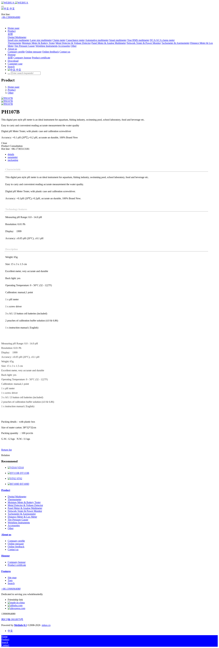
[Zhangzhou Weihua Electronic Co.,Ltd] (109, 2)
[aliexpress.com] (16, 608)
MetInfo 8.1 (20, 625)
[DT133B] (14, 473)
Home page (13, 28)
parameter (13, 157)
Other (10, 92)
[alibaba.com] (15, 605)
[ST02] (12, 478)
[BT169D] (14, 484)
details (11, 154)
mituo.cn (46, 625)
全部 (10, 34)
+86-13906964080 (10, 17)
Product (12, 89)
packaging (13, 160)
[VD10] (12, 467)
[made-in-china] (16, 602)
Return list (6, 449)
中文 (12, 8)
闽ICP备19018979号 (12, 619)
